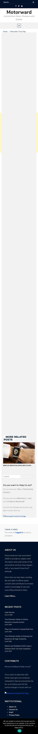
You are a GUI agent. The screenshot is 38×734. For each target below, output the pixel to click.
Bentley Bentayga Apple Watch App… (17, 465)
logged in (19, 532)
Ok (19, 731)
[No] (35, 726)
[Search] (33, 2)
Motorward (19, 12)
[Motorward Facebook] (16, 6)
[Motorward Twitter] (18, 6)
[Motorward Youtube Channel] (22, 6)
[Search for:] (10, 2)
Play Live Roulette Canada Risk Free (19, 629)
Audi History (9, 612)
